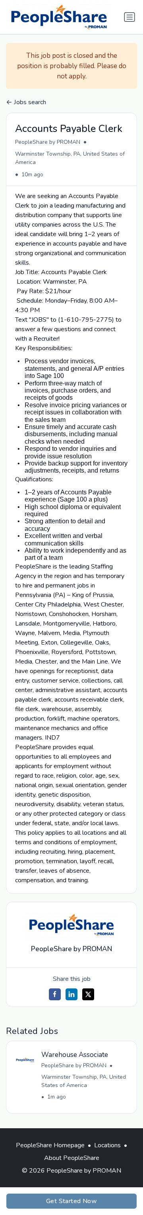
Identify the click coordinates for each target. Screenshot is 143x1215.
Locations (107, 1145)
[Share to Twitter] (88, 994)
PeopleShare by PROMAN (47, 142)
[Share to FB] (55, 994)
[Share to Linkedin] (71, 994)
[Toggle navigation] (129, 17)
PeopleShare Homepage (50, 1145)
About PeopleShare (71, 1158)
